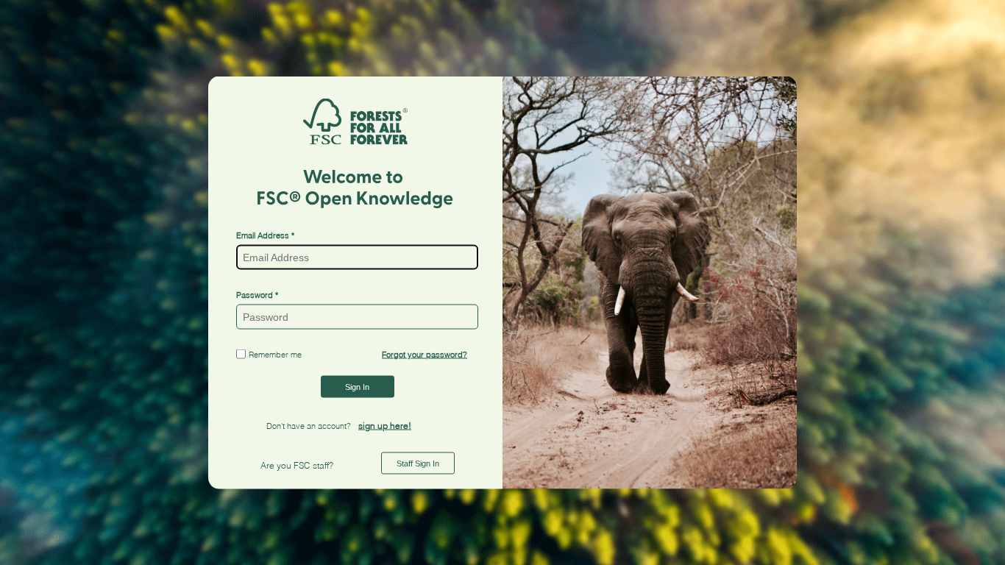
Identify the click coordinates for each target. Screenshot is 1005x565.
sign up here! (384, 425)
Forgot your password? (424, 354)
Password (254, 294)
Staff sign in (418, 463)
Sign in (357, 387)
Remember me (275, 354)
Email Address (263, 235)
